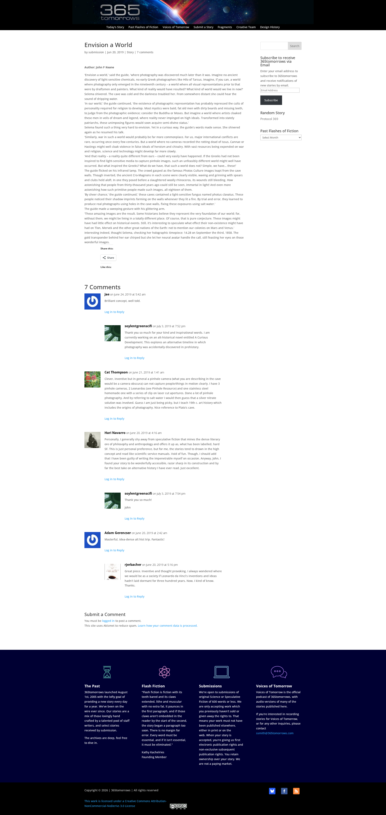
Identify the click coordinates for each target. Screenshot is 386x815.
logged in (108, 621)
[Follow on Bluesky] (272, 791)
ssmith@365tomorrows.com (275, 733)
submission (96, 52)
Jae (107, 294)
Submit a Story (203, 27)
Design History (270, 27)
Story (130, 52)
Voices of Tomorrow (176, 27)
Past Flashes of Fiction (143, 27)
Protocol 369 (269, 119)
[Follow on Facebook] (284, 791)
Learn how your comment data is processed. (168, 625)
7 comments (145, 52)
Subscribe (271, 100)
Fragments (225, 27)
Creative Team (246, 27)
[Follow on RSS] (296, 791)
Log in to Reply (114, 312)
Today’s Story (115, 27)
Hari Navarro (115, 433)
